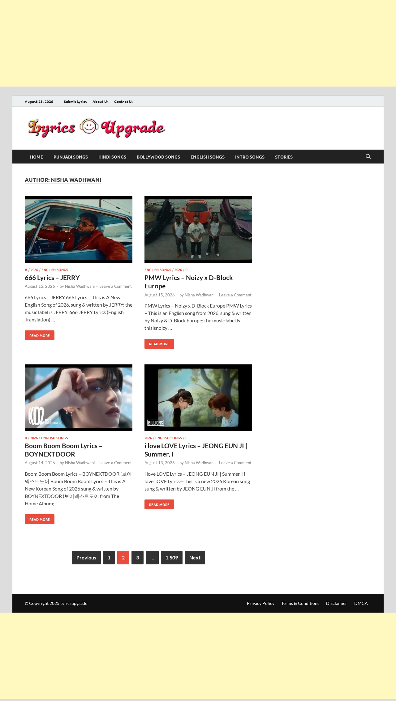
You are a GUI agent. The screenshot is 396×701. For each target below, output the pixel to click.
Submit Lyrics (75, 101)
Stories (284, 156)
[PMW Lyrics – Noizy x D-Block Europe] (198, 230)
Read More (37, 334)
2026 (34, 269)
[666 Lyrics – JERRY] (78, 230)
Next (194, 557)
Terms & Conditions (300, 603)
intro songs (250, 156)
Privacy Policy (260, 603)
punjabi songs (71, 156)
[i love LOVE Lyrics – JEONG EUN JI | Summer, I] (198, 398)
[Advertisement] (185, 43)
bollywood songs (158, 156)
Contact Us (123, 101)
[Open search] (368, 157)
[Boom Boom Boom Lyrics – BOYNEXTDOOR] (78, 398)
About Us (101, 101)
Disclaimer (336, 603)
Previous (86, 557)
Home (36, 156)
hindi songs (112, 156)
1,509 (172, 557)
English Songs (208, 156)
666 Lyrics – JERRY (52, 277)
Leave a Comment (115, 286)
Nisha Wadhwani (80, 286)
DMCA (361, 603)
